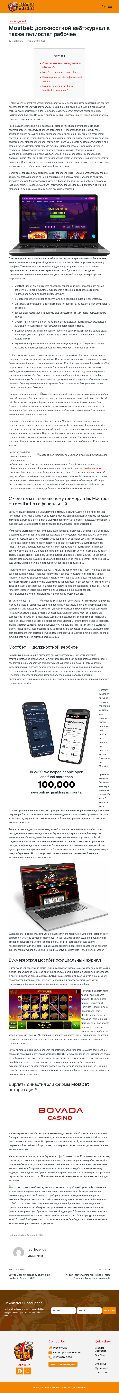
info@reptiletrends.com (67, 1352)
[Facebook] (19, 1371)
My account (101, 1368)
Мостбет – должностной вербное (60, 72)
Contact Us (101, 1372)
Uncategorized (18, 21)
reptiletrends (37, 1250)
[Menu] (110, 7)
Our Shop (100, 1355)
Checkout (100, 1363)
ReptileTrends (59, 1387)
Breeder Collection (101, 1349)
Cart (97, 1359)
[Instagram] (27, 1371)
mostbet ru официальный (87, 468)
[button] (35, 1256)
